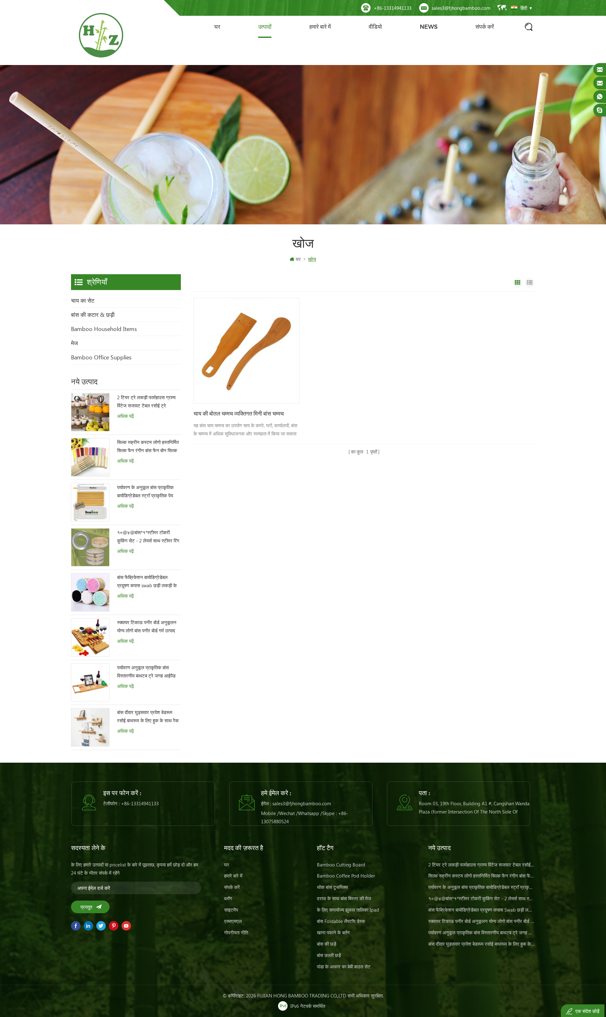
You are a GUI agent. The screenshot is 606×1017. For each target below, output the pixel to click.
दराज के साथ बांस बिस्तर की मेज (344, 898)
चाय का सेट (82, 300)
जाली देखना (517, 282)
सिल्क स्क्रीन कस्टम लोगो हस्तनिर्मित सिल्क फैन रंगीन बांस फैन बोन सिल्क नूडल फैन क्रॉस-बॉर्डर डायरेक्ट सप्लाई (148, 446)
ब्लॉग (228, 898)
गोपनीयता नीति (236, 932)
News (428, 26)
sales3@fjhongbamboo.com (461, 8)
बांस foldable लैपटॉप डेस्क (341, 921)
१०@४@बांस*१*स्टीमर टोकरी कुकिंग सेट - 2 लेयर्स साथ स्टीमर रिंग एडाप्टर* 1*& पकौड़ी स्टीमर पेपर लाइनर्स (148, 537)
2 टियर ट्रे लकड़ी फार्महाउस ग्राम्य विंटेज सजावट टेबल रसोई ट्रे (146, 401)
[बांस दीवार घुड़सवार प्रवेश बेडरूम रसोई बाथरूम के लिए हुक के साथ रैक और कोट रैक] (90, 727)
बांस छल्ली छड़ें (329, 955)
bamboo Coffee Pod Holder (346, 875)
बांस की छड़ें (326, 944)
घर (217, 26)
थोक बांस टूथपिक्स (332, 887)
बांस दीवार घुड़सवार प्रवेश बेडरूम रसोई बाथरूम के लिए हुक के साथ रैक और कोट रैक (148, 716)
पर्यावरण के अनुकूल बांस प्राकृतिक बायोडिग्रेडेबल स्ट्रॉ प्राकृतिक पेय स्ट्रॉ (145, 492)
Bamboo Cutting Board (341, 864)
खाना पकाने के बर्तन (333, 932)
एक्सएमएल (233, 921)
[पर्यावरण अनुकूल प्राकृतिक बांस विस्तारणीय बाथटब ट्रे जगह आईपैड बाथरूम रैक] (90, 682)
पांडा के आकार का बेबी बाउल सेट (344, 966)
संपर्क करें (484, 26)
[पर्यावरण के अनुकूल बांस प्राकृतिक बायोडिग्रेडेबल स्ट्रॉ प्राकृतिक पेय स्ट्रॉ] (90, 502)
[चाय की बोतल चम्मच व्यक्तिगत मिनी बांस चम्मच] (246, 351)
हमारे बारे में (320, 26)
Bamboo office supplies (101, 357)
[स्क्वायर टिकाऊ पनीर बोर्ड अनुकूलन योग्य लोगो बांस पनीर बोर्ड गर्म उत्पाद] (90, 637)
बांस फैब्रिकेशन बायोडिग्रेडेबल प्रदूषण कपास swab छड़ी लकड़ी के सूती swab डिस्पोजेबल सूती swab (147, 581)
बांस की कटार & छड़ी (93, 314)
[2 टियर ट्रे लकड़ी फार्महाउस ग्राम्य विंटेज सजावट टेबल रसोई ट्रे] (90, 412)
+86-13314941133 (393, 8)
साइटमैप (231, 910)
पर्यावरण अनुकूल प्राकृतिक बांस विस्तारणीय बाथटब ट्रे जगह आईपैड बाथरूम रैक (146, 672)
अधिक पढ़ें (125, 416)
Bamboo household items (104, 329)
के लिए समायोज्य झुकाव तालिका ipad (348, 910)
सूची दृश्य (529, 282)
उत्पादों (264, 26)
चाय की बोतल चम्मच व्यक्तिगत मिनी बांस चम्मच (238, 413)
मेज (74, 343)
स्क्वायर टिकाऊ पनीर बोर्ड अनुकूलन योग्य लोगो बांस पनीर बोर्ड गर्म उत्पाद (146, 626)
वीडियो (375, 26)
